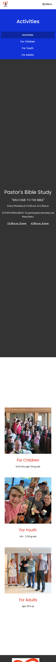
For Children (27, 41)
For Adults (28, 54)
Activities (27, 35)
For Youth (27, 48)
